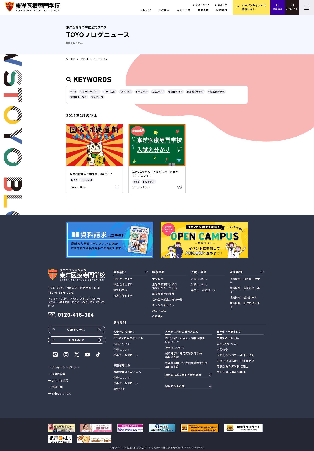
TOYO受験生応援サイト (128, 338)
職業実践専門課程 (163, 294)
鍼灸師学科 (97, 96)
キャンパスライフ (163, 305)
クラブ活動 (110, 91)
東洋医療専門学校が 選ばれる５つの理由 (164, 286)
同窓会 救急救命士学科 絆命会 (235, 361)
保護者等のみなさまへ (127, 372)
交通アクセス (203, 4)
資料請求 (278, 9)
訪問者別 (221, 10)
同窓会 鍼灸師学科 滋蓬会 (233, 366)
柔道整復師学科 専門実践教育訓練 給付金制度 (186, 364)
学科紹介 (145, 10)
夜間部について (174, 347)
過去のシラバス (61, 393)
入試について (199, 278)
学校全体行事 (175, 91)
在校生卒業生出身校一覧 (167, 299)
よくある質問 (60, 380)
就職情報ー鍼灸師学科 (243, 297)
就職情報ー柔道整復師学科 (245, 305)
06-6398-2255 (64, 292)
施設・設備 (159, 310)
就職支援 (203, 10)
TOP (72, 59)
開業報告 (222, 349)
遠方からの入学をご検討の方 (183, 375)
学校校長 (157, 278)
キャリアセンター (89, 91)
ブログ (84, 59)
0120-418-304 (76, 315)
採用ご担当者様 (174, 386)
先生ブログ (158, 91)
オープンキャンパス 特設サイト (254, 7)
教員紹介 (157, 316)
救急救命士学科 (195, 91)
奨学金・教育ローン (203, 290)
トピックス (142, 91)
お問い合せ (292, 9)
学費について (199, 284)
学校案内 (164, 10)
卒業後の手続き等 (228, 338)
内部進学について (228, 344)
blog (73, 91)
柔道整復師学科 (216, 91)
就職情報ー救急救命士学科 (245, 290)
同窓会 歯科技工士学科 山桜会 (235, 355)
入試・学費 (184, 10)
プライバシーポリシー (65, 367)
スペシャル (126, 91)
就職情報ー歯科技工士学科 (245, 280)
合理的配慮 (58, 374)
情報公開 (222, 4)
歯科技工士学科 (78, 96)
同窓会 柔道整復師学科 (231, 372)
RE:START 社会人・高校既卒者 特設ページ (185, 340)
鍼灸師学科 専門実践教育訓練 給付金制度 (183, 355)
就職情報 (236, 272)
